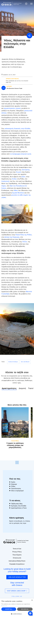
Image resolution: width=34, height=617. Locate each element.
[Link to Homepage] (6, 4)
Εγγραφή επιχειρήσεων (17, 564)
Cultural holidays (13, 361)
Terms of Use (17, 548)
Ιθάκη (16, 190)
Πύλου (24, 241)
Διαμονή (22, 388)
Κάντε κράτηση (16, 518)
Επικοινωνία (17, 558)
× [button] (32, 600)
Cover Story (15, 440)
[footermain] (17, 462)
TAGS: (3, 361)
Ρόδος (13, 486)
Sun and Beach (25, 361)
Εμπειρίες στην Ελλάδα (18, 506)
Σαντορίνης (26, 169)
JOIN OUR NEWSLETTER (17, 577)
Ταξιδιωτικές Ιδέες (17, 503)
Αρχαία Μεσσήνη (18, 193)
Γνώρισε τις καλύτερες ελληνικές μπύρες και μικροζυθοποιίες (15, 445)
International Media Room (17, 561)
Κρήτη (13, 482)
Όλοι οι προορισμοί (17, 490)
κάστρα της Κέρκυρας (11, 237)
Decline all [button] (24, 609)
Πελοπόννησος (16, 488)
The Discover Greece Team (14, 88)
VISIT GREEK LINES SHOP (16, 591)
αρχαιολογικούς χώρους (12, 108)
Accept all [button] (8, 609)
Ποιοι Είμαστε (17, 555)
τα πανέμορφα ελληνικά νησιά (20, 154)
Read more (4, 606)
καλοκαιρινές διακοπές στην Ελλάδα (17, 128)
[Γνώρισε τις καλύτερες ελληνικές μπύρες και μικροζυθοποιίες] (15, 422)
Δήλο (23, 176)
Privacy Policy (17, 552)
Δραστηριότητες (9, 388)
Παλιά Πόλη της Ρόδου (24, 235)
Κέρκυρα (14, 484)
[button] (17, 614)
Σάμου (3, 186)
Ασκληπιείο (5, 181)
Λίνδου (14, 179)
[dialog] (17, 607)
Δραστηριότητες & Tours (19, 508)
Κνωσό (19, 172)
